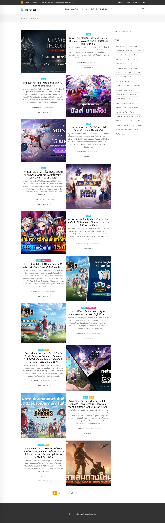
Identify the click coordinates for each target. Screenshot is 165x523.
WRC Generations (122, 121)
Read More (87, 67)
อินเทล (140, 125)
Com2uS (119, 55)
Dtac (126, 55)
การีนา (140, 121)
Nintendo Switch (121, 94)
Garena (118, 59)
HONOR (126, 59)
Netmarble (136, 86)
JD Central (134, 68)
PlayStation (134, 94)
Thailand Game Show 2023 (125, 116)
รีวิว (111, 9)
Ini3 (131, 64)
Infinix (134, 59)
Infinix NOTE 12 (121, 64)
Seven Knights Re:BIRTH (130, 103)
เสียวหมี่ (136, 129)
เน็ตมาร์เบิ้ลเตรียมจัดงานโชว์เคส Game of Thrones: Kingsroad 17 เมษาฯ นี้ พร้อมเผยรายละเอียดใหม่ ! (88, 41)
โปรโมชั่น (103, 9)
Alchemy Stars (133, 46)
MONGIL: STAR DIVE (123, 86)
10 (72, 493)
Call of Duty (138, 50)
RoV (117, 103)
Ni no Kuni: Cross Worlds (124, 90)
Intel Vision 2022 (122, 68)
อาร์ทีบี (133, 125)
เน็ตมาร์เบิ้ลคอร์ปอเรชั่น (123, 129)
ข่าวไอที (94, 9)
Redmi (131, 99)
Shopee (119, 108)
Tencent (133, 112)
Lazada (118, 72)
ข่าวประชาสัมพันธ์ (71, 9)
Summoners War (121, 112)
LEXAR (138, 72)
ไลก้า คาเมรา (120, 134)
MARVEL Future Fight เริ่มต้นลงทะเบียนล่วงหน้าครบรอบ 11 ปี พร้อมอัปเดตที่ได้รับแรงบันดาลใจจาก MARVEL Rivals (43, 174)
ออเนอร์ (125, 125)
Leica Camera (128, 72)
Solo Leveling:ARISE (131, 108)
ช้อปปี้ (118, 125)
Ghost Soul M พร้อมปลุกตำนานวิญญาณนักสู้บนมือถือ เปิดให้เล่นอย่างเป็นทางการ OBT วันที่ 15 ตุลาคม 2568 (88, 222)
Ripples (138, 99)
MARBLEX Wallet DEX (123, 77)
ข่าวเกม (84, 9)
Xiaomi (133, 121)
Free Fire (134, 55)
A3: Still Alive (120, 46)
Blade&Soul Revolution (124, 50)
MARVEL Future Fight (123, 81)
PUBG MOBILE (121, 99)
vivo (138, 116)
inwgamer (82, 62)
